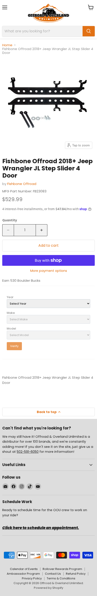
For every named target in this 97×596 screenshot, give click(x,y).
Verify (14, 346)
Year (10, 297)
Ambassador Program (23, 574)
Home (7, 45)
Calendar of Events (24, 569)
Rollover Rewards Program (62, 569)
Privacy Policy (32, 578)
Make (11, 313)
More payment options (48, 271)
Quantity (9, 220)
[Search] (89, 31)
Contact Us (53, 574)
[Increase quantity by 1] (41, 230)
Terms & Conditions (61, 578)
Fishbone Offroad (21, 183)
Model (11, 328)
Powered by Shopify (48, 588)
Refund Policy (75, 574)
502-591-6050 (28, 451)
